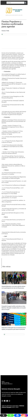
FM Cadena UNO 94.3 (7, 384)
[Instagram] (24, 415)
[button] (3, 3)
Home (3, 381)
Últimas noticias (5, 382)
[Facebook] (17, 415)
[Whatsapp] (10, 415)
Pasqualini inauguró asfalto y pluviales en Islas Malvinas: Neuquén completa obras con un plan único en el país (14, 307)
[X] (3, 415)
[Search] (25, 3)
